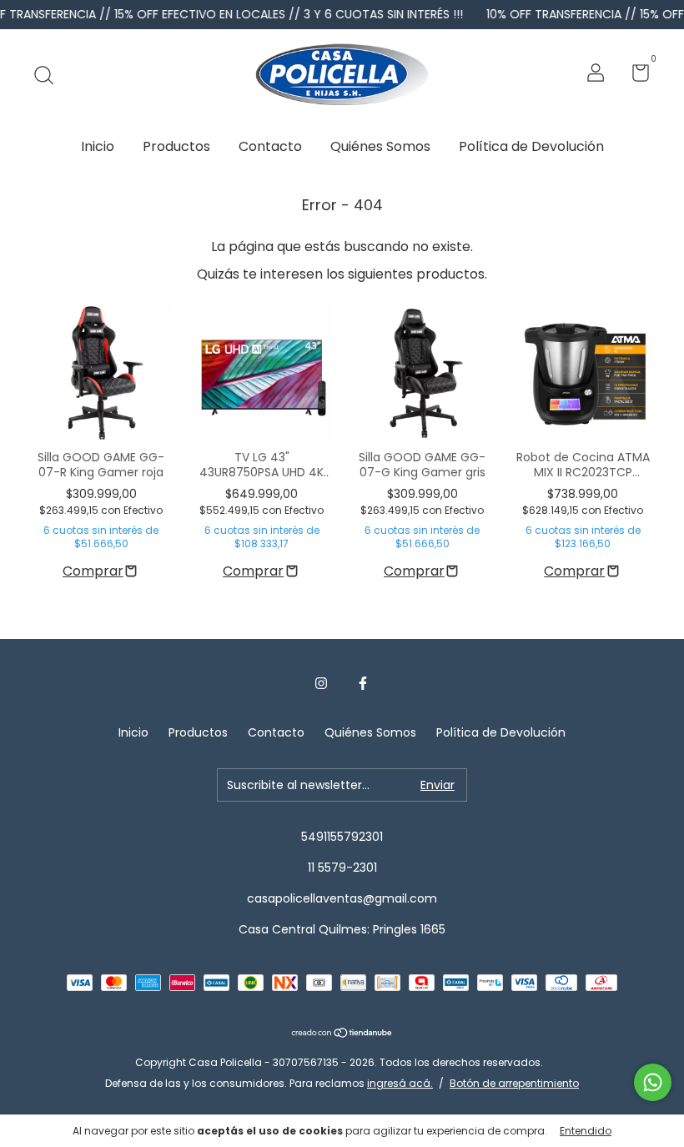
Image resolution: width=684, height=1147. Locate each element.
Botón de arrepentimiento (514, 1083)
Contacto (270, 146)
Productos (176, 146)
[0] (634, 76)
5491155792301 (342, 836)
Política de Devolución (531, 146)
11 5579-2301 (342, 867)
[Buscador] (49, 75)
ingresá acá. (400, 1083)
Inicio (97, 146)
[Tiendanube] (342, 1034)
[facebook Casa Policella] (363, 684)
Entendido (585, 1131)
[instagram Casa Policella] (321, 684)
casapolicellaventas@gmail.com (342, 898)
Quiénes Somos (380, 146)
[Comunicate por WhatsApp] (652, 1082)
